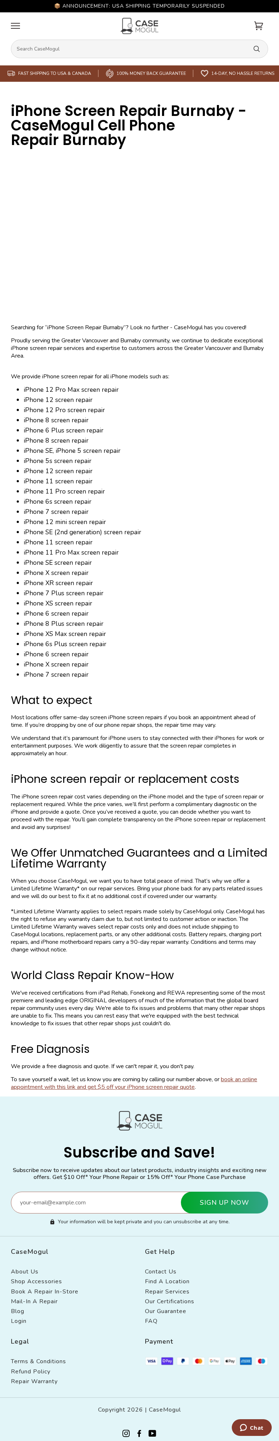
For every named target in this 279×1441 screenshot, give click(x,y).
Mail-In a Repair (34, 1301)
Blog (17, 1311)
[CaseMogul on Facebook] (139, 1434)
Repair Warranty (34, 1381)
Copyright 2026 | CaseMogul (139, 1410)
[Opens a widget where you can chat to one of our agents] (251, 1428)
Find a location (167, 1281)
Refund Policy (30, 1372)
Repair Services (167, 1292)
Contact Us (161, 1272)
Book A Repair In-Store (44, 1292)
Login (19, 1321)
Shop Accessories (36, 1281)
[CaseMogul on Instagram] (126, 1434)
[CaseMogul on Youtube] (153, 1434)
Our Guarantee (165, 1311)
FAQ (151, 1321)
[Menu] (15, 26)
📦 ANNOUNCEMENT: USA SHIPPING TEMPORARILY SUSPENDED (139, 6)
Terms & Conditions (38, 1361)
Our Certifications (169, 1301)
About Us (25, 1272)
